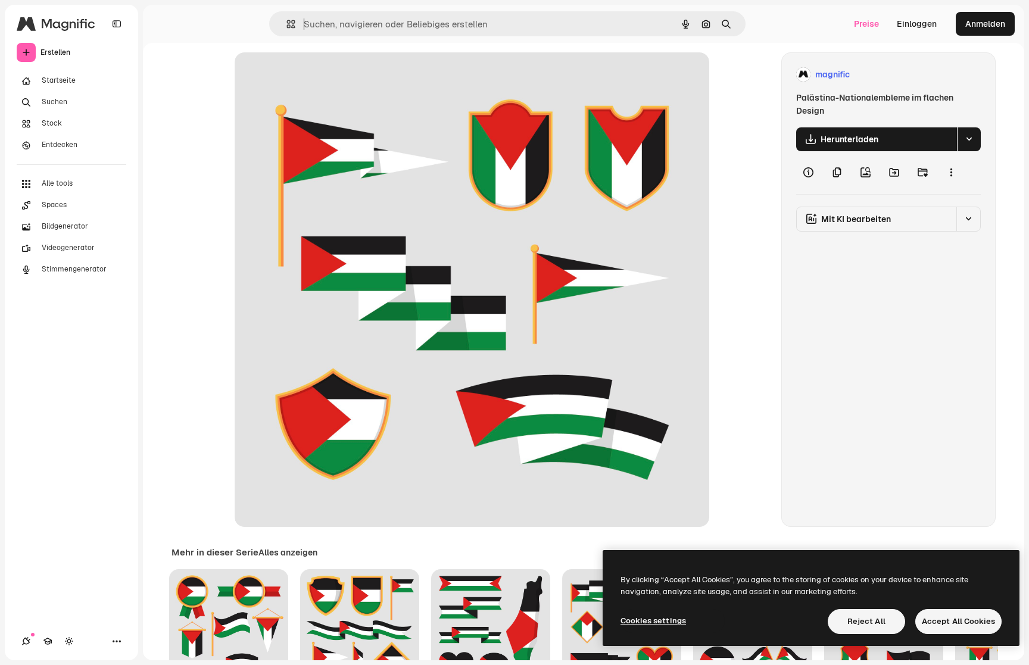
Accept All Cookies (958, 621)
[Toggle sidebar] (116, 23)
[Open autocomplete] (286, 24)
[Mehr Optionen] (951, 173)
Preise (866, 23)
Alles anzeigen (287, 552)
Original (311, 74)
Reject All (866, 621)
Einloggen (917, 23)
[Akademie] (47, 641)
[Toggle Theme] (69, 641)
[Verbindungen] (26, 641)
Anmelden (985, 23)
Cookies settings (653, 621)
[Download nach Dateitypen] (969, 139)
